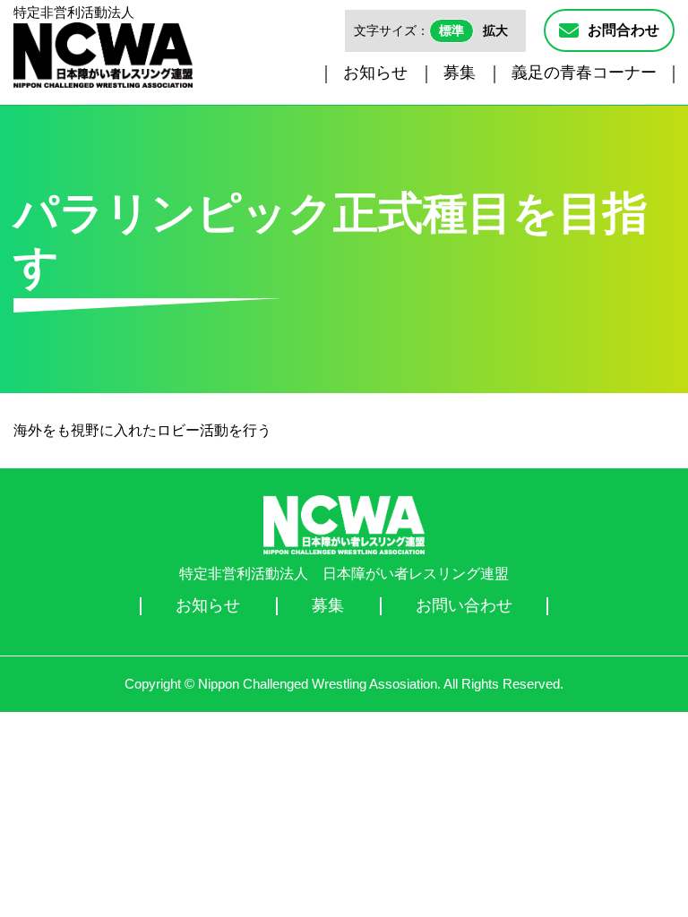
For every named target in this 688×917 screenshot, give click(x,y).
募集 (459, 72)
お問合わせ (623, 30)
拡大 (495, 30)
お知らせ (375, 72)
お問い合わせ (464, 605)
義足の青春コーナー (584, 72)
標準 (451, 30)
